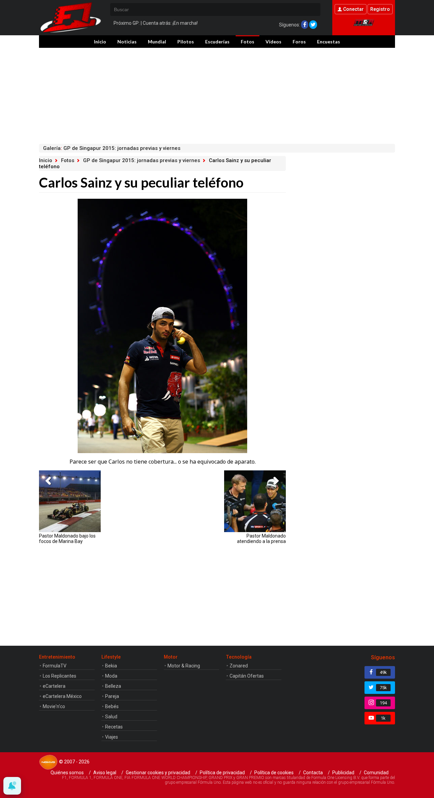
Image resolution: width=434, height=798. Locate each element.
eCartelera (54, 686)
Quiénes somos (67, 772)
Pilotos (185, 41)
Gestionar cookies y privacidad (158, 772)
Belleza (113, 686)
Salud (111, 716)
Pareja (112, 696)
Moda (111, 676)
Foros (299, 41)
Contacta (313, 772)
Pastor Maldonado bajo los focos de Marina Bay (67, 538)
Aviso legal (104, 772)
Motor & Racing (183, 665)
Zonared (239, 665)
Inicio (100, 41)
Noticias (127, 41)
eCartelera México (62, 696)
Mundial (157, 41)
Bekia (111, 665)
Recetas (114, 726)
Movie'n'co (54, 706)
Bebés (112, 706)
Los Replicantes (59, 676)
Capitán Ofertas (247, 676)
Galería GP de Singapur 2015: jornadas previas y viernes (111, 148)
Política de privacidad (222, 772)
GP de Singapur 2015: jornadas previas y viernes (141, 160)
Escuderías (217, 41)
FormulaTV (54, 665)
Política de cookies (274, 772)
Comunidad (376, 772)
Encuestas (328, 41)
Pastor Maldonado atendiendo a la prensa (261, 538)
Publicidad (343, 772)
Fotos (247, 41)
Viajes (111, 737)
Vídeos (273, 41)
